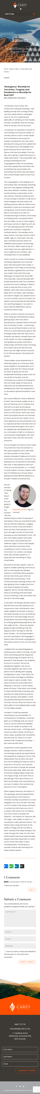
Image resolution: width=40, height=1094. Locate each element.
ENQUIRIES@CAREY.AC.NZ (20, 1029)
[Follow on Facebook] (16, 1086)
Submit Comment (27, 962)
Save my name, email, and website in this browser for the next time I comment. (20, 954)
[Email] (20, 866)
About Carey (14, 69)
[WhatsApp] (10, 866)
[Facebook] (4, 866)
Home (6, 69)
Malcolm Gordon (15, 49)
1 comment (25, 52)
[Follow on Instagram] (20, 1086)
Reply (32, 890)
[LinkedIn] (15, 866)
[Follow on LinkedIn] (23, 1086)
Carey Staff (14, 52)
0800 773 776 (20, 1024)
